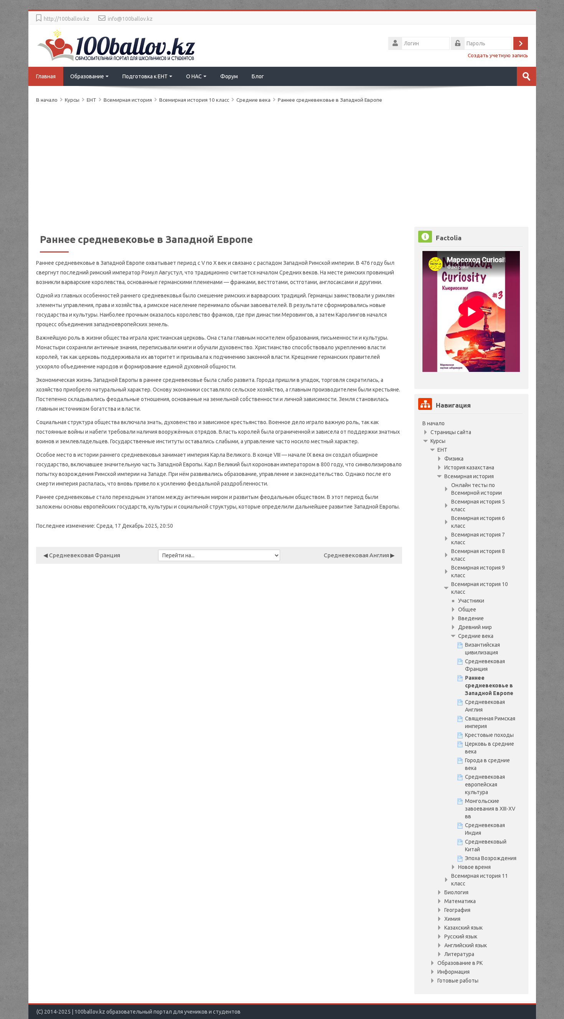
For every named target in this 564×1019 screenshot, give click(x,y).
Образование (87, 76)
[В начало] (116, 45)
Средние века (253, 100)
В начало (433, 423)
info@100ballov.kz (130, 19)
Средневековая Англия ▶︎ (359, 555)
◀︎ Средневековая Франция (81, 555)
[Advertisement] (266, 163)
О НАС (194, 76)
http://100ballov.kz (66, 19)
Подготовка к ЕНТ (145, 76)
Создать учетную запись (498, 55)
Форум (229, 76)
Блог (258, 76)
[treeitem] (471, 423)
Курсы (437, 441)
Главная (46, 76)
